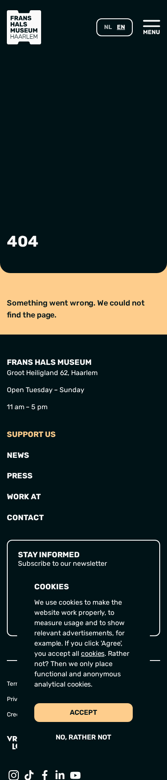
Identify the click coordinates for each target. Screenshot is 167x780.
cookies (92, 653)
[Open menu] (151, 26)
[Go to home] (24, 27)
